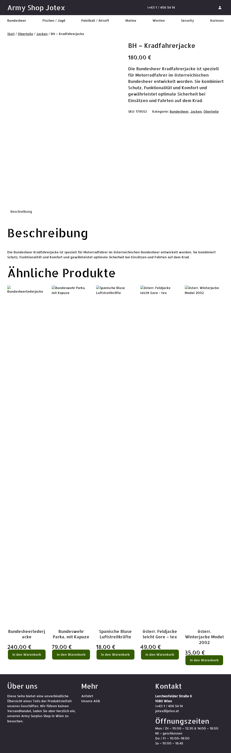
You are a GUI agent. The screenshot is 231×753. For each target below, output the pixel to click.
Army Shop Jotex (36, 7)
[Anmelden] (220, 7)
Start (11, 34)
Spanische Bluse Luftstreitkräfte (115, 634)
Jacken (42, 34)
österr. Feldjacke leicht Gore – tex (160, 634)
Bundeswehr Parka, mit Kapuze (71, 634)
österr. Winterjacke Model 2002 (204, 637)
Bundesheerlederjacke (26, 634)
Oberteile (25, 34)
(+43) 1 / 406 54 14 (161, 7)
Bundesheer (179, 111)
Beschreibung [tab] (21, 211)
